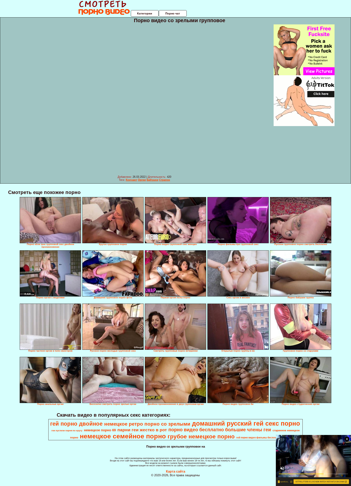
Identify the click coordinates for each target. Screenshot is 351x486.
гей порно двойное (76, 424)
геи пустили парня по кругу (66, 430)
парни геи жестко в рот (142, 429)
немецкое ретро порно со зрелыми (147, 424)
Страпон (164, 179)
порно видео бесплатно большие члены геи (219, 429)
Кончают (131, 179)
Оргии (142, 179)
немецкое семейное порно (123, 436)
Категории (144, 13)
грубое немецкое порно (201, 436)
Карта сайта (175, 471)
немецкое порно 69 (100, 430)
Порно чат (172, 13)
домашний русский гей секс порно (246, 423)
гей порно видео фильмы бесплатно (258, 437)
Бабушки (152, 179)
